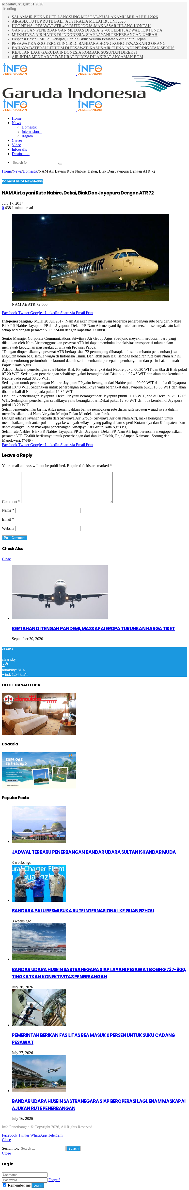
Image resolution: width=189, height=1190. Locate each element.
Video (16, 145)
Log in (37, 1185)
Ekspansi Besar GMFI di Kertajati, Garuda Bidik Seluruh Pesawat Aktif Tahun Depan (79, 39)
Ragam (27, 136)
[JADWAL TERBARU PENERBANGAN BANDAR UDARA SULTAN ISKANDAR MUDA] (39, 841)
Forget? (54, 1180)
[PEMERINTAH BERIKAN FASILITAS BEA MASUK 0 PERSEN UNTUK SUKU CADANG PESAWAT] (39, 1025)
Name (8, 510)
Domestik (29, 127)
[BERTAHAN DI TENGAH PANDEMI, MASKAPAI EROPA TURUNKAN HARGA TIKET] (60, 618)
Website (8, 528)
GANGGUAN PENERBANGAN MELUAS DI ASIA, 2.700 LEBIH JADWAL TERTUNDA (87, 30)
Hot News (26, 181)
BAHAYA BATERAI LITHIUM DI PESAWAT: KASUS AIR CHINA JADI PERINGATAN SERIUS (93, 48)
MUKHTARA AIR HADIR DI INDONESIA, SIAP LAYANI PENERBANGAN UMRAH (85, 34)
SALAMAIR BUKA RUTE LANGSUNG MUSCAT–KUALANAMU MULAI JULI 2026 (85, 17)
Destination (21, 154)
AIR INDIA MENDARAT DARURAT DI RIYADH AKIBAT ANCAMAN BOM (77, 57)
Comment (11, 501)
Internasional (32, 131)
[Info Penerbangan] (76, 74)
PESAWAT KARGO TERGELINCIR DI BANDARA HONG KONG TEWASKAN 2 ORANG (89, 43)
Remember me (19, 1185)
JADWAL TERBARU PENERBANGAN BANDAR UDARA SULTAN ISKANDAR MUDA (94, 852)
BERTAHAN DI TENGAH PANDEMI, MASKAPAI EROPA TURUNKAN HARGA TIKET (93, 628)
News (16, 123)
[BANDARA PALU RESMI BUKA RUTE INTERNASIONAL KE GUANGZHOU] (39, 900)
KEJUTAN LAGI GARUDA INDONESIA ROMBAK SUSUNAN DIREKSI (74, 52)
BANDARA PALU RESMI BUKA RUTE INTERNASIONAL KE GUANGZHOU (83, 910)
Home (16, 118)
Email (8, 519)
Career (17, 140)
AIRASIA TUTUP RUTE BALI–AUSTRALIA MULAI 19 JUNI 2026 (69, 21)
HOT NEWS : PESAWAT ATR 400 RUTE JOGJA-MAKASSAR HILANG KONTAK (81, 26)
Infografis (19, 149)
